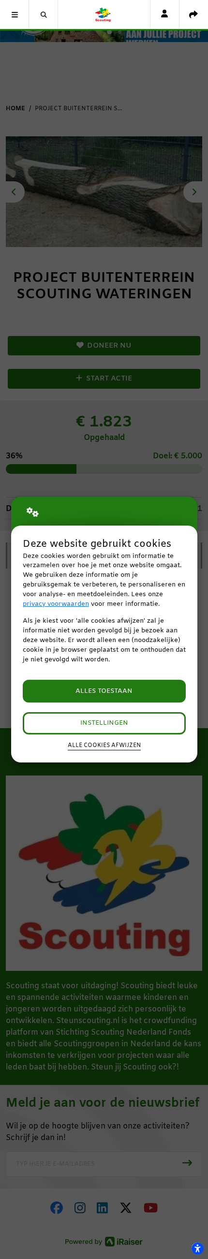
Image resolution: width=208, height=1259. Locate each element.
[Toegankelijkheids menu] (197, 1248)
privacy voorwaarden (56, 604)
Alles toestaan (104, 691)
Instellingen (104, 723)
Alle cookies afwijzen (104, 745)
